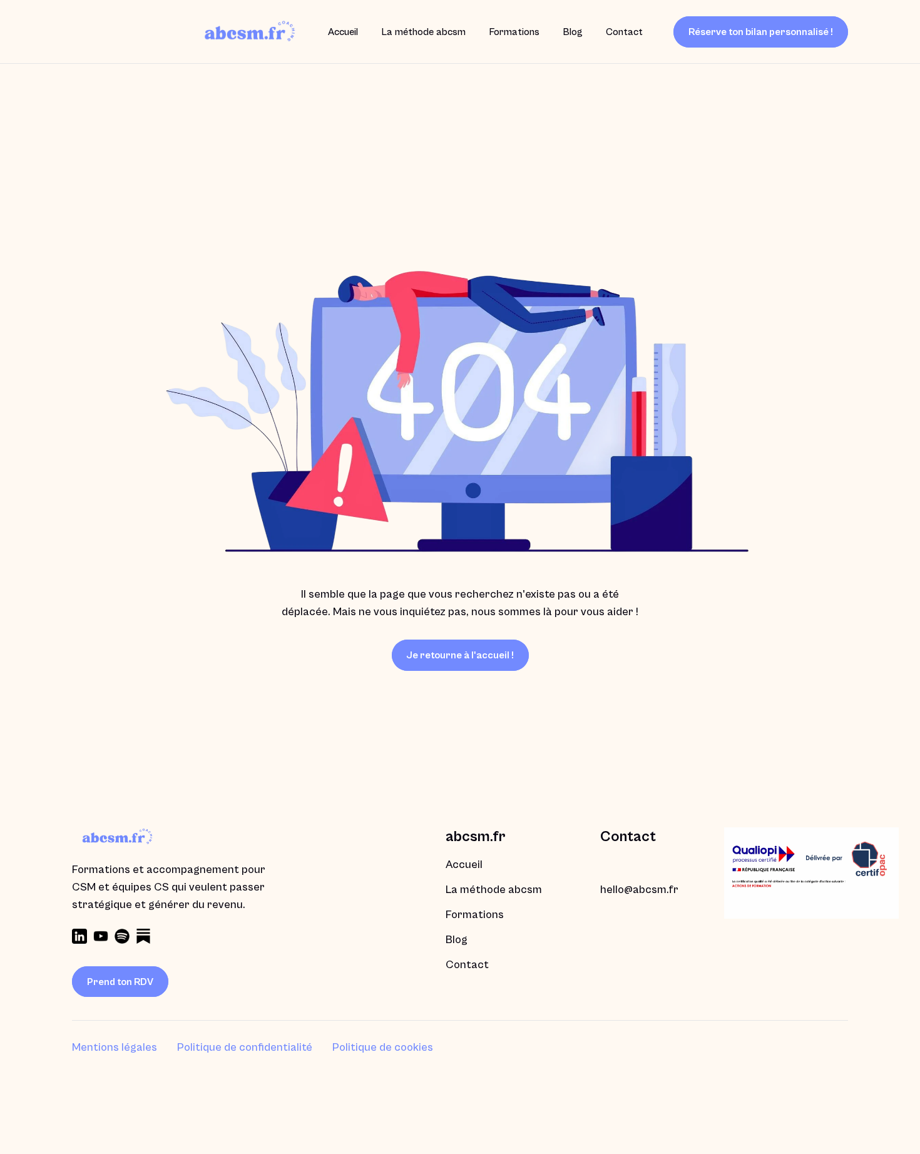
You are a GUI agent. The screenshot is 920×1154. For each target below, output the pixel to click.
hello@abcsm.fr (639, 889)
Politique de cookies (382, 1047)
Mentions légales (114, 1047)
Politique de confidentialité (244, 1047)
